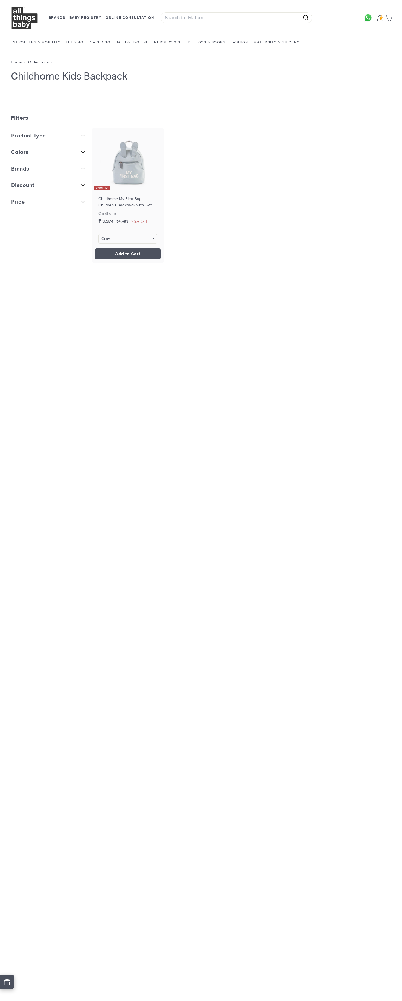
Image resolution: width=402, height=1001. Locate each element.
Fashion (239, 42)
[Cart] (390, 18)
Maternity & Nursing (277, 42)
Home (17, 62)
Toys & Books (210, 42)
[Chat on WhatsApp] (369, 18)
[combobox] (236, 17)
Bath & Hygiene (132, 42)
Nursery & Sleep (172, 42)
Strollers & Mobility (37, 42)
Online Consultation (130, 18)
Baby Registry (85, 18)
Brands (57, 18)
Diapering (99, 42)
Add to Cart (127, 253)
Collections (39, 62)
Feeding (74, 42)
